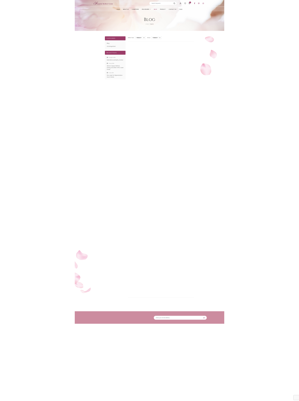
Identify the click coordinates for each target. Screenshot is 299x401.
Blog (108, 43)
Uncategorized (111, 46)
